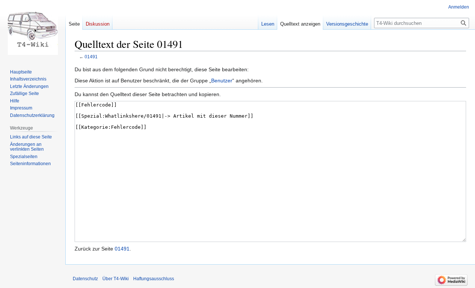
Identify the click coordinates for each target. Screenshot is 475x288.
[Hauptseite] (32, 29)
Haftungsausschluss (153, 278)
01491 (91, 56)
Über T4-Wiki (115, 278)
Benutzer (221, 81)
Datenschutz (85, 278)
